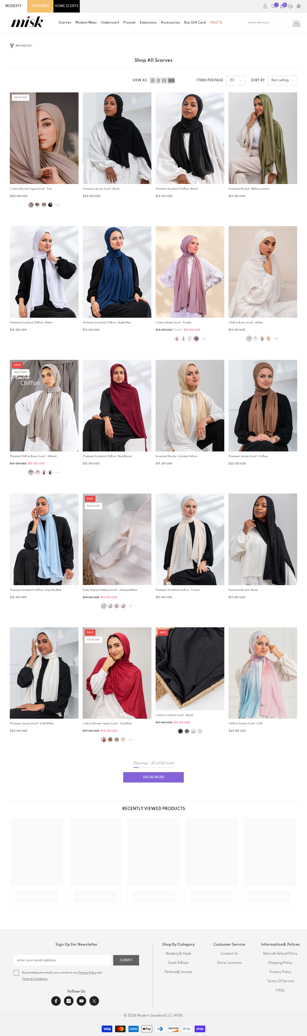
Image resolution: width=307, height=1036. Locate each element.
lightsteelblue (183, 338)
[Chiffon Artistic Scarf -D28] (262, 673)
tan (31, 205)
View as (139, 80)
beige (268, 338)
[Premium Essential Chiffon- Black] (190, 138)
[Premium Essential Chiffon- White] (44, 272)
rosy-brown (116, 606)
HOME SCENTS (67, 6)
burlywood (44, 205)
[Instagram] (69, 1001)
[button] (152, 80)
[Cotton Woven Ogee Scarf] (44, 138)
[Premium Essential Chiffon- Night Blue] (117, 272)
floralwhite (255, 338)
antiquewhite (37, 205)
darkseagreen (187, 731)
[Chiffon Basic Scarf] (262, 272)
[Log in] (265, 6)
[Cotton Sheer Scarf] (190, 272)
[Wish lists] (273, 6)
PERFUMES (40, 6)
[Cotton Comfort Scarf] (190, 668)
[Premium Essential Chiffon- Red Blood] (117, 405)
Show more (153, 777)
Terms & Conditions (35, 979)
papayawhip (123, 606)
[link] (37, 893)
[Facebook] (56, 1001)
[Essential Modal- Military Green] (262, 138)
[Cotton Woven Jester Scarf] (117, 673)
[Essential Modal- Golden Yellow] (190, 405)
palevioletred (177, 338)
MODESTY (13, 6)
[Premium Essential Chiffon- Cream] (190, 539)
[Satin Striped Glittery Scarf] (117, 539)
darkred (104, 739)
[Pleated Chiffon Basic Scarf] (44, 405)
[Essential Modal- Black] (262, 539)
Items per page (210, 80)
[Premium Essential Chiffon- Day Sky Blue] (44, 539)
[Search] (272, 23)
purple (196, 338)
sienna (44, 472)
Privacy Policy (87, 972)
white (249, 338)
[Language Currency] (299, 6)
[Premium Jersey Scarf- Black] (117, 138)
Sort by (258, 80)
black (50, 205)
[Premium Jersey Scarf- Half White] (44, 673)
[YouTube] (81, 1001)
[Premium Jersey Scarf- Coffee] (262, 405)
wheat (31, 472)
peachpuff (190, 338)
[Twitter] (94, 1001)
